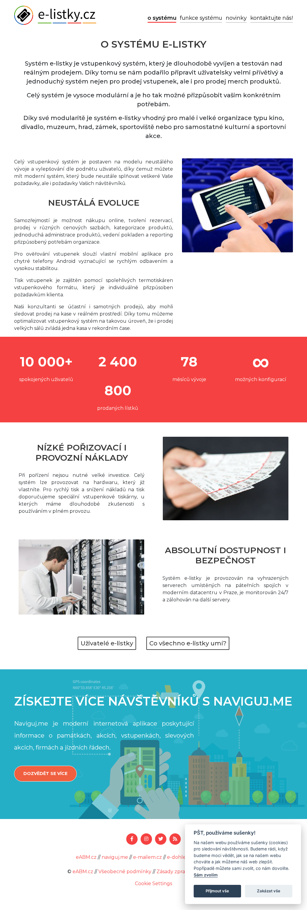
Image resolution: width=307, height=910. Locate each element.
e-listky (55, 15)
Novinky (236, 18)
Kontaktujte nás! (271, 18)
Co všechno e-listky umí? (187, 643)
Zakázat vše (268, 890)
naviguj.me (115, 857)
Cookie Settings (153, 883)
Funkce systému (201, 18)
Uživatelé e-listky (107, 643)
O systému (162, 18)
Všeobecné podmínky (124, 871)
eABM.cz (86, 857)
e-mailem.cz (147, 857)
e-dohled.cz (181, 857)
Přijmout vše (217, 890)
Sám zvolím (206, 874)
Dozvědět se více (45, 773)
